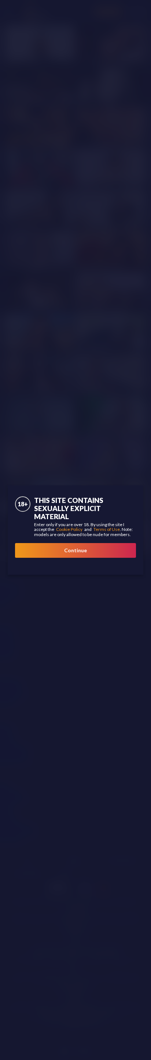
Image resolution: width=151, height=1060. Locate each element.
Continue (75, 550)
